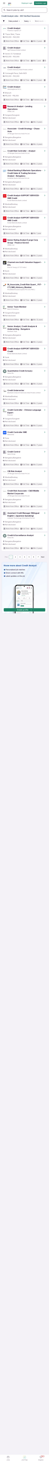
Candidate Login (40, 3)
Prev (6, 557)
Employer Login (27, 3)
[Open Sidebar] (4, 3)
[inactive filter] (3, 21)
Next (42, 557)
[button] (24, 587)
